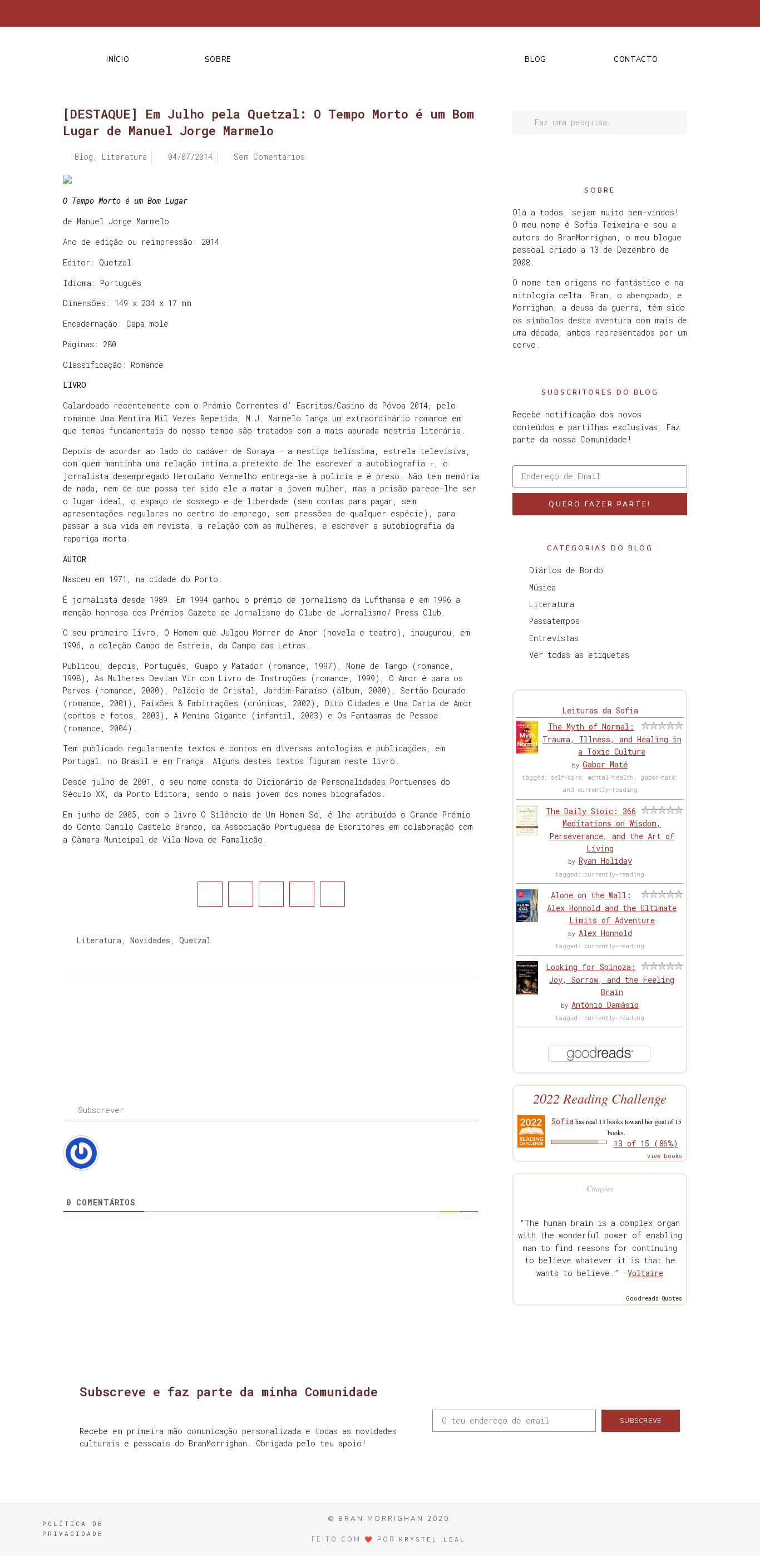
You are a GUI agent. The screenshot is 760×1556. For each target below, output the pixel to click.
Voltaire (645, 1273)
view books (664, 1156)
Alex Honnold (605, 933)
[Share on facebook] (210, 894)
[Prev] (167, 1023)
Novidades (150, 940)
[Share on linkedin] (271, 894)
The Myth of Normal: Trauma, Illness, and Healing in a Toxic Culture (612, 739)
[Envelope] (684, 13)
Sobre (218, 60)
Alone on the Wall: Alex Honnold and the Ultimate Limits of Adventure (612, 907)
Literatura (98, 940)
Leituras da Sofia (600, 710)
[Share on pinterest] (301, 894)
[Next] (375, 1023)
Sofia (562, 1121)
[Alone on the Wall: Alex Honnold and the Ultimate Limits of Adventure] (527, 919)
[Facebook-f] (592, 13)
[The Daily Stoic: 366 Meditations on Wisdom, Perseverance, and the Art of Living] (527, 833)
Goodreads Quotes (654, 1298)
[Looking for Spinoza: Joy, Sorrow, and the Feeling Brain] (527, 991)
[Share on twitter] (240, 894)
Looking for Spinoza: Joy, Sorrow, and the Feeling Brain (610, 979)
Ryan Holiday (605, 860)
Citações (599, 1188)
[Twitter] (610, 13)
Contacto (636, 60)
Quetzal (195, 940)
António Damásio (605, 1004)
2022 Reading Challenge (600, 1098)
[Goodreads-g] (647, 13)
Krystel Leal (432, 1539)
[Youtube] (665, 13)
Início (117, 60)
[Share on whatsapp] (332, 894)
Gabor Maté (605, 764)
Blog (535, 60)
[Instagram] (628, 13)
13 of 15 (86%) (646, 1143)
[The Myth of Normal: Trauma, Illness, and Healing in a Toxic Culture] (527, 750)
